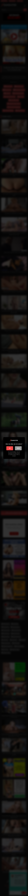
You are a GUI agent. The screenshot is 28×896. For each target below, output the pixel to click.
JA (10, 448)
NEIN (18, 448)
